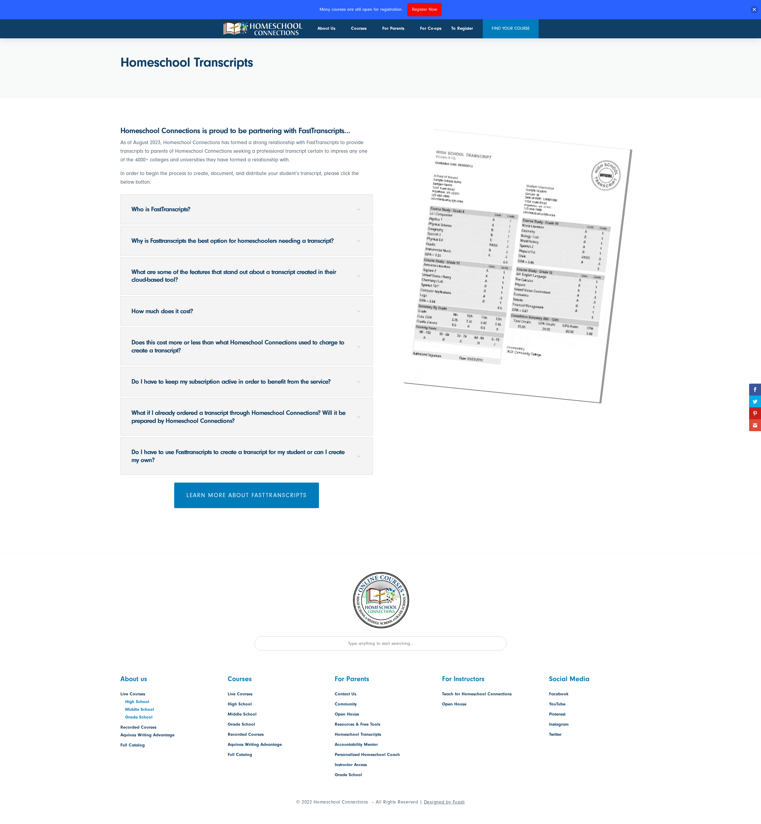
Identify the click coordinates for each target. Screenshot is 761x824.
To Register (462, 28)
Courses (359, 28)
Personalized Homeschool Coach (367, 754)
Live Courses (132, 694)
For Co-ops (430, 28)
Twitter (555, 734)
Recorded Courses (138, 727)
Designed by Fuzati (444, 802)
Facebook (558, 694)
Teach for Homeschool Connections (477, 694)
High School (137, 701)
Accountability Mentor (356, 744)
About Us (326, 28)
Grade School (138, 717)
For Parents (393, 28)
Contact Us (345, 694)
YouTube (557, 704)
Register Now (424, 9)
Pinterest (557, 714)
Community (346, 704)
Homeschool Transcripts (358, 734)
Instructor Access (351, 764)
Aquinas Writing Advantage (147, 735)
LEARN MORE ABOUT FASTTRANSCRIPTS (246, 495)
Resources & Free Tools (357, 724)
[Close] (754, 9)
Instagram (559, 724)
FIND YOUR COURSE (511, 28)
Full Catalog (132, 745)
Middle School (139, 709)
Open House (347, 714)
